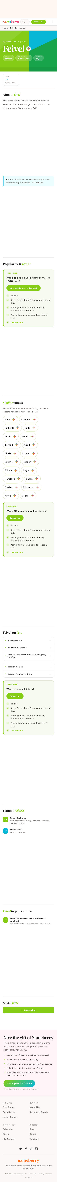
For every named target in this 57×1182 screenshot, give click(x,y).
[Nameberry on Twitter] (20, 1148)
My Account (9, 1139)
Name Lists (35, 1107)
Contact (34, 1139)
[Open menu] (50, 21)
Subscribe (39, 22)
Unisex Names (10, 1117)
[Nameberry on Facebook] (25, 1148)
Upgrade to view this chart (23, 288)
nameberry (28, 1160)
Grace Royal (11, 42)
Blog (32, 1129)
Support (28, 1177)
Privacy (32, 1174)
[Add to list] (28, 48)
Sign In (6, 1134)
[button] (28, 1010)
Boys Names (9, 1112)
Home (5, 28)
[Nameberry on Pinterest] (31, 1148)
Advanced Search (39, 1112)
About (33, 1134)
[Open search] (24, 21)
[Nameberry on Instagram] (36, 1148)
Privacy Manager (45, 1174)
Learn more (17, 322)
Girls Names (9, 1107)
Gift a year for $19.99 (19, 1083)
